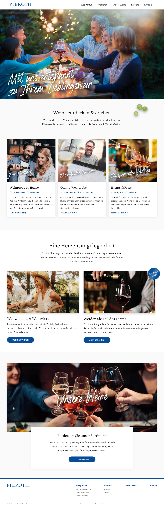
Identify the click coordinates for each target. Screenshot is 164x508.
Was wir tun (87, 4)
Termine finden (119, 213)
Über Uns (108, 485)
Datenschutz (99, 504)
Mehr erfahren (20, 340)
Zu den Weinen (82, 459)
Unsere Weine (119, 4)
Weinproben (81, 485)
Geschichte (107, 489)
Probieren (102, 4)
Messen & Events (82, 496)
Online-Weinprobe (82, 492)
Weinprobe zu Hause (83, 489)
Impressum (84, 504)
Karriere (135, 4)
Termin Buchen (17, 213)
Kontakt (148, 4)
